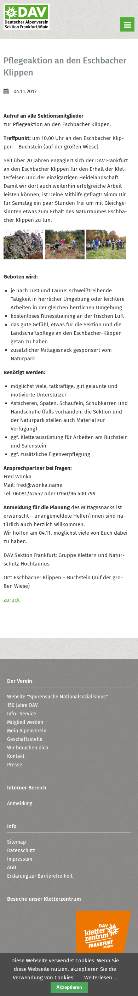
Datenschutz (21, 851)
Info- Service (21, 714)
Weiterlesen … (100, 977)
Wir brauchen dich (27, 748)
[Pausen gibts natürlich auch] (107, 257)
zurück (12, 600)
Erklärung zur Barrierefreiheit (40, 876)
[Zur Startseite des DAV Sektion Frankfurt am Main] (27, 18)
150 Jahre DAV (22, 705)
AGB (11, 868)
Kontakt (15, 756)
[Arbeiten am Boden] (65, 257)
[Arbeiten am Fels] (24, 257)
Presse (14, 765)
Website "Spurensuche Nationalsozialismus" (57, 697)
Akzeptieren (69, 987)
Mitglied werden (25, 722)
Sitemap (16, 842)
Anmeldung (19, 803)
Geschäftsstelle (24, 739)
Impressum (19, 859)
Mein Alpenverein (26, 731)
